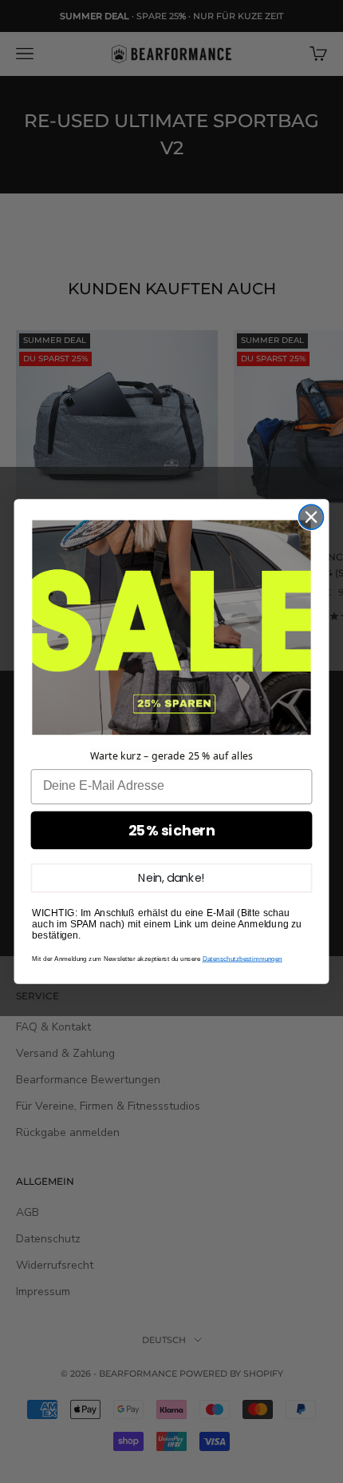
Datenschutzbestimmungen (242, 959)
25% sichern (171, 830)
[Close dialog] (311, 516)
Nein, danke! (171, 878)
